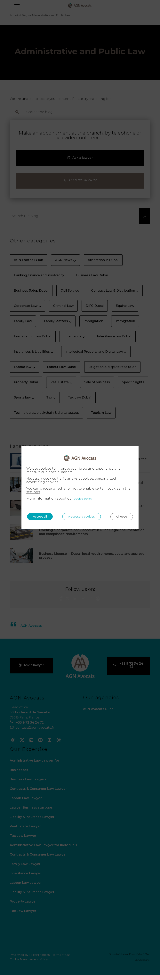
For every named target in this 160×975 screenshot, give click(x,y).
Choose (121, 516)
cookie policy (83, 498)
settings (33, 492)
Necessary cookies (81, 516)
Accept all (40, 516)
